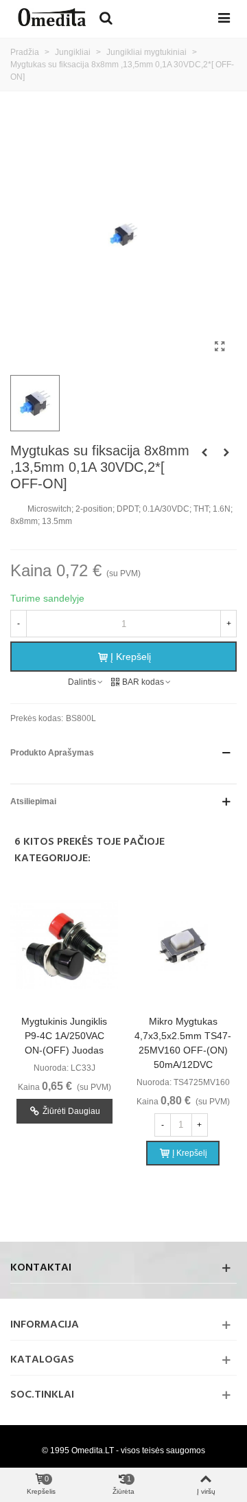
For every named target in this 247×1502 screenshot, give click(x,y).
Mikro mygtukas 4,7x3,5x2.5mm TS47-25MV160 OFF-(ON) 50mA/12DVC (182, 1043)
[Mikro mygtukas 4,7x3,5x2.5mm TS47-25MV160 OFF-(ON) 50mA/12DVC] (183, 946)
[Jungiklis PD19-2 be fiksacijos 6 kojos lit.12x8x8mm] (204, 452)
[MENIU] (224, 17)
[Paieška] (106, 17)
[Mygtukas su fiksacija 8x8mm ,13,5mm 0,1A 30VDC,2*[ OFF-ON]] (219, 347)
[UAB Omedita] (51, 17)
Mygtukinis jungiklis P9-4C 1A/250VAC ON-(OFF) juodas (64, 1036)
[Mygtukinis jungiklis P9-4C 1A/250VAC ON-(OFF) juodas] (64, 946)
